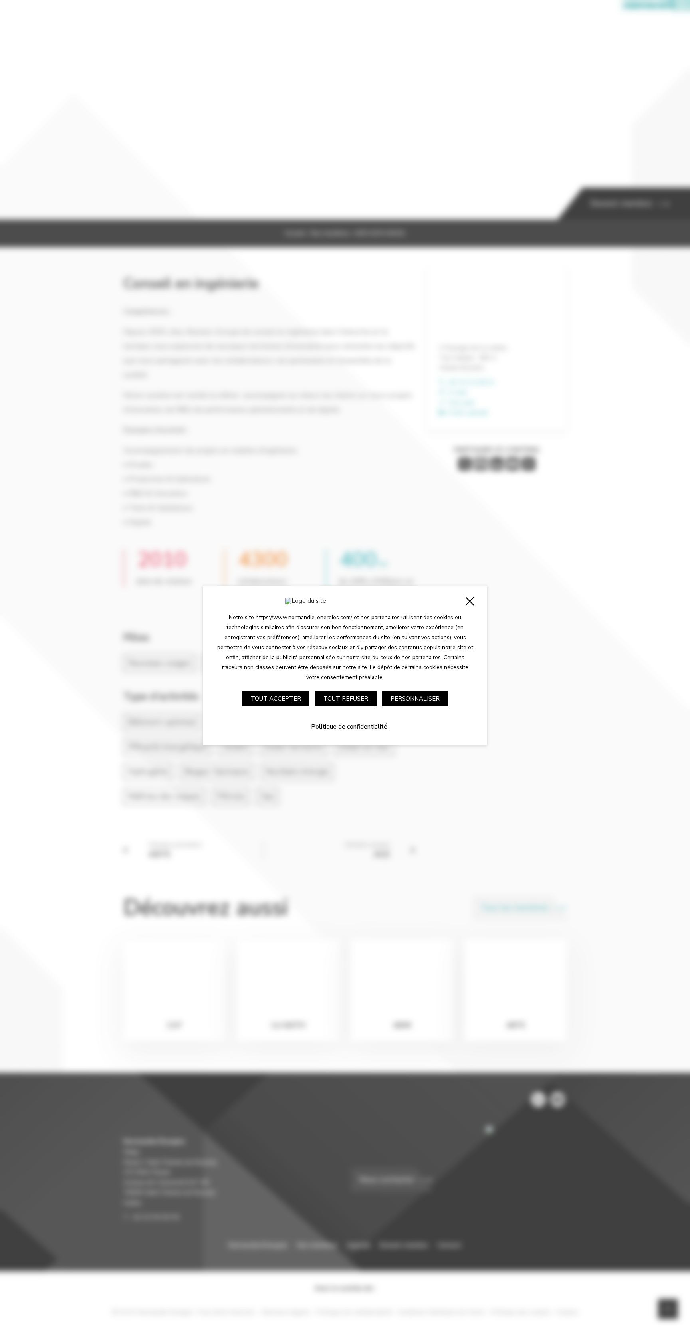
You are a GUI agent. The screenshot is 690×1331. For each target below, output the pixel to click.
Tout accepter (276, 699)
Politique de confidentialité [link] (349, 726)
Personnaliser (415, 699)
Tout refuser (345, 699)
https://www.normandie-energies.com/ (304, 617)
